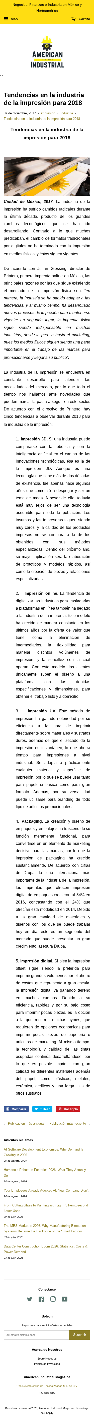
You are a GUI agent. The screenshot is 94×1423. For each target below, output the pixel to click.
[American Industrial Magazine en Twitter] (29, 1300)
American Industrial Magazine (56, 1408)
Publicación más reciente (67, 1123)
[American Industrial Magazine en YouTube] (64, 1300)
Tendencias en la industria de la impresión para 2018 (42, 119)
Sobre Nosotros (47, 1358)
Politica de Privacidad (47, 1363)
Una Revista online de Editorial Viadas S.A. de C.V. (47, 1385)
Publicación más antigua (26, 1123)
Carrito (84, 19)
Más (14, 19)
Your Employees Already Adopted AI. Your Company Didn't (46, 1190)
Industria (66, 113)
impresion (48, 113)
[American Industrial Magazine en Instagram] (53, 1300)
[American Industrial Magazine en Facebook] (41, 1300)
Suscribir (79, 1335)
